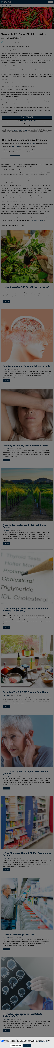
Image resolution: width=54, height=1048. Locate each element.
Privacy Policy (42, 1041)
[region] (27, 1042)
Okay (27, 1045)
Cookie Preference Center (16, 1045)
